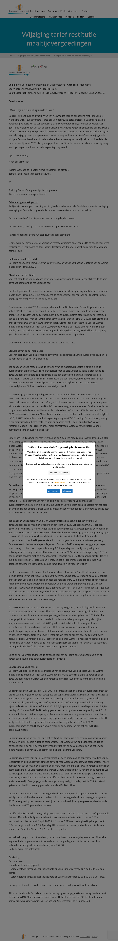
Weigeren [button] (67, 491)
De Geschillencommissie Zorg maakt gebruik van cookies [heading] (59, 447)
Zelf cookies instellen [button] (59, 472)
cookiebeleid (59, 482)
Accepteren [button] (53, 491)
